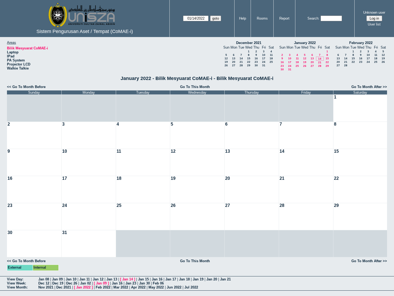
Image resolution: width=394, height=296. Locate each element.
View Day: (15, 279)
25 (271, 61)
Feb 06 (158, 283)
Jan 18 (184, 279)
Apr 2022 (138, 287)
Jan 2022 (83, 287)
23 (256, 61)
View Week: (16, 283)
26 (226, 65)
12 (226, 58)
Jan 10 (71, 279)
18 (271, 58)
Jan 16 (157, 279)
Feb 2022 (103, 287)
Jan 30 (144, 283)
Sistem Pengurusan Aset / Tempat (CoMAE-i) (84, 31)
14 (241, 58)
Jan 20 (211, 279)
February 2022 (361, 43)
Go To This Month (195, 87)
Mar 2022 (120, 287)
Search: (313, 18)
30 (256, 65)
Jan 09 (57, 279)
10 (263, 54)
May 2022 (156, 287)
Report (284, 18)
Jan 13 (111, 279)
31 (263, 65)
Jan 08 (43, 279)
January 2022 (305, 43)
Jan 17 (170, 279)
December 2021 (248, 43)
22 (248, 61)
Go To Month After (366, 87)
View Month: (17, 287)
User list (374, 24)
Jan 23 (130, 283)
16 (256, 58)
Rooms (262, 18)
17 (263, 58)
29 (248, 65)
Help (242, 18)
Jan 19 (198, 279)
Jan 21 (225, 279)
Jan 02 (85, 283)
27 (233, 65)
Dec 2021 (63, 287)
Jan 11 (84, 279)
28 (241, 65)
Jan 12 (98, 279)
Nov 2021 (45, 287)
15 (248, 58)
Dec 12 (43, 283)
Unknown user (374, 12)
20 (233, 61)
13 (233, 58)
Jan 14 (127, 279)
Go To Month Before (29, 87)
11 (271, 54)
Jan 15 (143, 279)
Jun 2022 (174, 287)
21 (241, 61)
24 (263, 61)
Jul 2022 (191, 287)
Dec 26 (71, 283)
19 (226, 61)
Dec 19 (57, 283)
